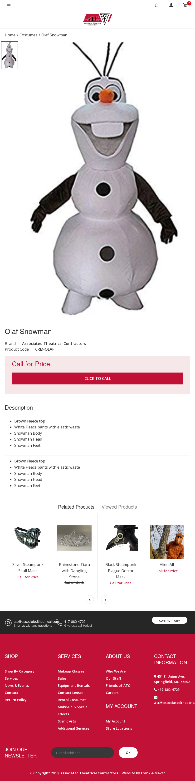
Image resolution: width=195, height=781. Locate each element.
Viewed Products (119, 506)
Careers (112, 692)
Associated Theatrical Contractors (54, 343)
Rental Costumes (72, 699)
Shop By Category (19, 671)
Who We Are (116, 671)
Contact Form (169, 620)
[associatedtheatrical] (97, 20)
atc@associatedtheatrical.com (36, 621)
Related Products (76, 506)
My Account (115, 721)
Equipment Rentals (74, 685)
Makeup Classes (71, 671)
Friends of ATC (118, 685)
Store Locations (119, 728)
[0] (185, 6)
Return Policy (16, 699)
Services (11, 678)
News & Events (17, 685)
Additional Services (73, 728)
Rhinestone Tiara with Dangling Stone (74, 570)
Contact (11, 692)
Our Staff (113, 678)
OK (128, 752)
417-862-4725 (75, 621)
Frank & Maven (153, 773)
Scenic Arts (67, 721)
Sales (62, 678)
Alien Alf (167, 564)
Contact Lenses (70, 692)
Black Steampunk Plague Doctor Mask (120, 570)
